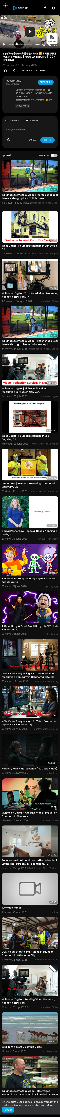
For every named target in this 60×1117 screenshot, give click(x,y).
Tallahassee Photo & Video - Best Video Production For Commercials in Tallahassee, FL (30, 1092)
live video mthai (11, 907)
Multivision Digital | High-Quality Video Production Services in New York (25, 390)
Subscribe (46, 82)
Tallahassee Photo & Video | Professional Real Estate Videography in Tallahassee (30, 196)
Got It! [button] (8, 1109)
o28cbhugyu (14, 80)
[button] (53, 8)
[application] (30, 32)
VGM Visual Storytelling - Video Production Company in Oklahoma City (28, 953)
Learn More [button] (46, 1105)
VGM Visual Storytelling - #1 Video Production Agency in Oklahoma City (29, 722)
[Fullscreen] (55, 44)
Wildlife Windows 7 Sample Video (22, 1047)
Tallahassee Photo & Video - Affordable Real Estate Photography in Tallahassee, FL (29, 862)
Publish (47, 140)
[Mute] (49, 44)
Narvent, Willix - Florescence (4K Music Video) (29, 768)
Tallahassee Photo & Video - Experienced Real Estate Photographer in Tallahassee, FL (30, 342)
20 (44, 44)
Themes (52, 41)
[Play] (4, 44)
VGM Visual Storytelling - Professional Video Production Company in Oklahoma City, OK (28, 675)
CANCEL (32, 140)
